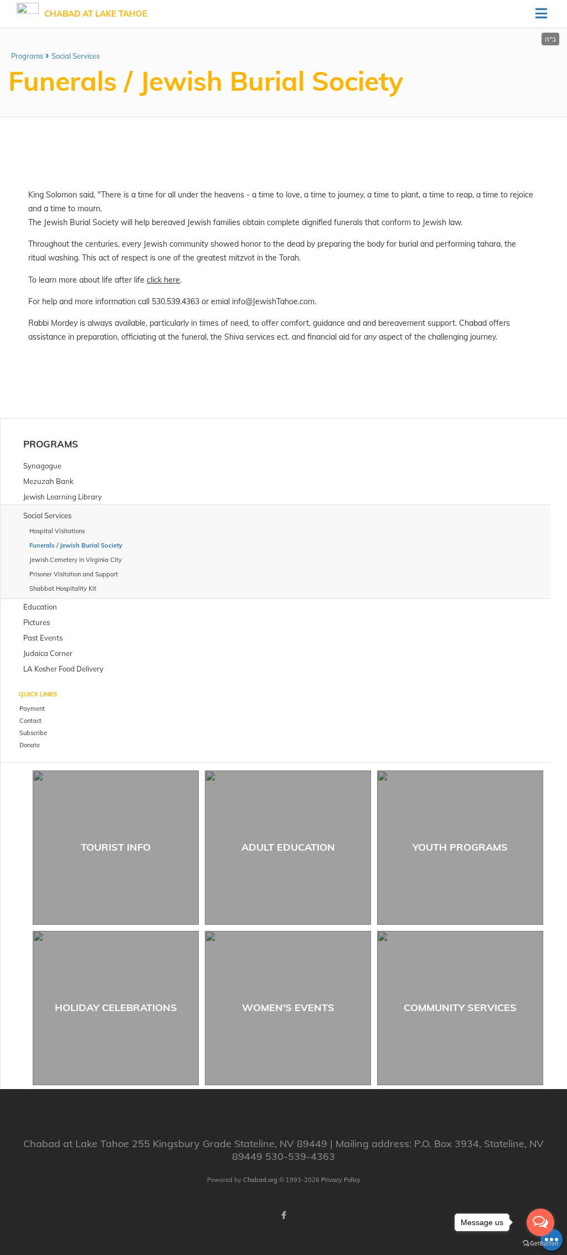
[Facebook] (283, 1215)
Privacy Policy (340, 1180)
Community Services (460, 1007)
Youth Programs (460, 847)
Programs (27, 55)
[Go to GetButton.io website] (540, 1243)
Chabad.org (260, 1180)
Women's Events (288, 1007)
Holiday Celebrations (116, 1007)
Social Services (75, 55)
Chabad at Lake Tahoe (95, 13)
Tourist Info (116, 847)
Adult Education (288, 847)
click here (163, 280)
